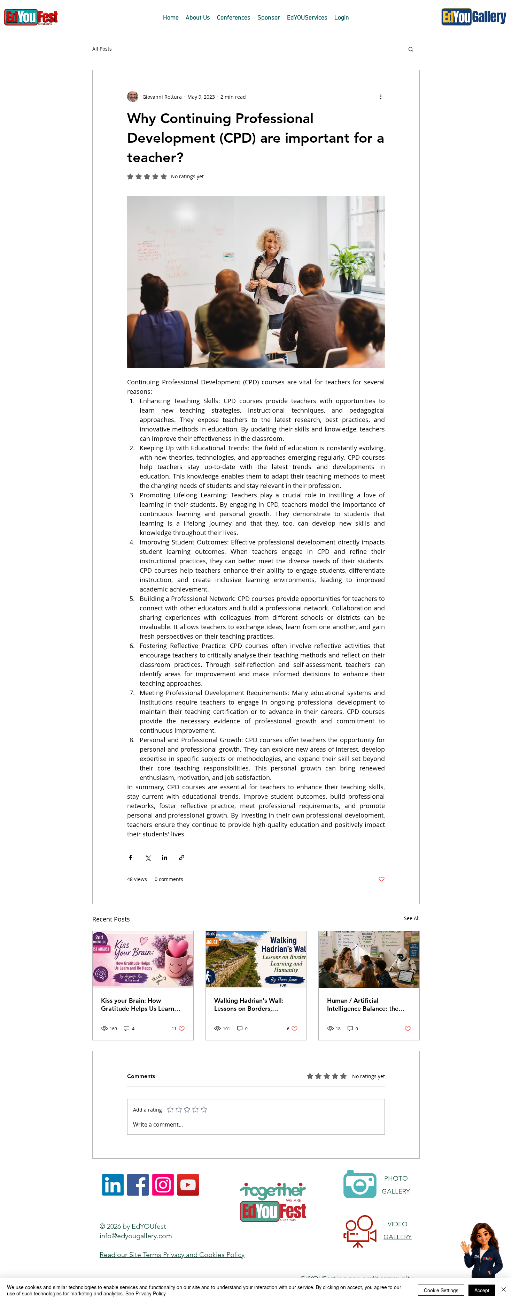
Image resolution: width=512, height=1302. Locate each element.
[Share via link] (181, 857)
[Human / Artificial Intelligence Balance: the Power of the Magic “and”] (369, 959)
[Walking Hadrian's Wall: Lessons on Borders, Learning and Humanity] (256, 959)
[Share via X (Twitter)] (147, 857)
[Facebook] (138, 1185)
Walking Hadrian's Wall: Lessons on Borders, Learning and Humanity (249, 1004)
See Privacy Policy (145, 1293)
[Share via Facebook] (130, 857)
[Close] (503, 1290)
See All (412, 918)
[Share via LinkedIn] (164, 857)
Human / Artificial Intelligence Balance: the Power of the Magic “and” (365, 1004)
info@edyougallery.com (136, 1236)
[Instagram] (163, 1185)
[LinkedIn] (113, 1185)
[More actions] (381, 96)
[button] (411, 49)
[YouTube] (188, 1185)
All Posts (102, 48)
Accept (481, 1290)
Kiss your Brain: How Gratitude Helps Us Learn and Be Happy (137, 1004)
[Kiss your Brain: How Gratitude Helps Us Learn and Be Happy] (143, 959)
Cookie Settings (441, 1290)
